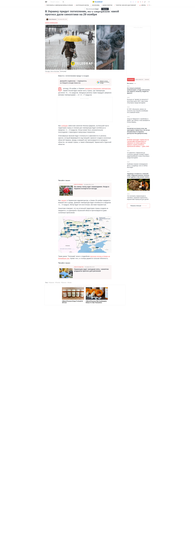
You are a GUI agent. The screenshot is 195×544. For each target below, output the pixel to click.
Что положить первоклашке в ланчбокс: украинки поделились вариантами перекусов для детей (137, 197)
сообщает (64, 126)
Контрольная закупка (82, 5)
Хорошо (105, 9)
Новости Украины (78, 184)
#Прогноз (63, 282)
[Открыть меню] (46, 2)
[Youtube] (138, 2)
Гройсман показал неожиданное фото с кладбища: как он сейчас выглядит (137, 165)
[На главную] (97, 2)
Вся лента (130, 83)
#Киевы (69, 282)
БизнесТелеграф (107, 5)
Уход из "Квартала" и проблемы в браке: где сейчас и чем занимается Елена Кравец (138, 120)
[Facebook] (131, 2)
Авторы (143, 5)
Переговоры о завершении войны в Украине (59, 5)
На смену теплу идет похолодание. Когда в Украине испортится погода (91, 187)
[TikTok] (145, 2)
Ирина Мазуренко (52, 19)
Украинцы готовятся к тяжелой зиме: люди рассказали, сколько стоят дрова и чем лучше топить (138, 175)
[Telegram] (136, 2)
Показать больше (135, 205)
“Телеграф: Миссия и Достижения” (125, 5)
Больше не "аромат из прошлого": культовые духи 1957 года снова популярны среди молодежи (138, 101)
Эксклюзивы (95, 5)
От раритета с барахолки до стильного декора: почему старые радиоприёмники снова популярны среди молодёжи (138, 155)
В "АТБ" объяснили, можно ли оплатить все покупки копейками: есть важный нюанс (137, 110)
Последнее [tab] (131, 79)
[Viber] (133, 1)
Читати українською (51, 22)
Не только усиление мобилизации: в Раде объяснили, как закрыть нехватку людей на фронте (138, 90)
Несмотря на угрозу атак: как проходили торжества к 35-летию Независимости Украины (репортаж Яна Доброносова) (138, 131)
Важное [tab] (147, 79)
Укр (149, 1)
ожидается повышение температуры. (98, 88)
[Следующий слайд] (150, 5)
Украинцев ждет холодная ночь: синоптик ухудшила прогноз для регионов (91, 270)
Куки (96, 9)
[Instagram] (142, 2)
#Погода (57, 282)
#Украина (51, 282)
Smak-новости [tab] (139, 79)
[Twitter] (140, 2)
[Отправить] (63, 2)
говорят (63, 200)
